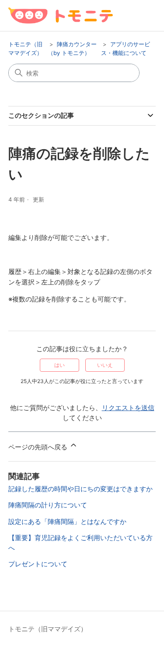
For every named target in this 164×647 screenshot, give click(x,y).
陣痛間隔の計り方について (47, 505)
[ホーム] (60, 15)
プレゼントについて (37, 564)
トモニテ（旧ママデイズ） (47, 629)
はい (59, 365)
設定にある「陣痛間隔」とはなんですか (67, 521)
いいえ (105, 365)
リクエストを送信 (128, 408)
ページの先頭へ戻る (38, 447)
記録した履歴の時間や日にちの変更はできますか (80, 489)
